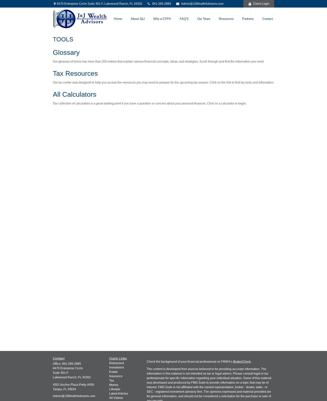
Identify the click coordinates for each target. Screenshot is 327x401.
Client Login (261, 3)
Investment (116, 367)
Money (113, 384)
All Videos (116, 397)
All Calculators (74, 94)
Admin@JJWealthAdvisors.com (202, 3)
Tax (111, 380)
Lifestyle (114, 389)
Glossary (66, 52)
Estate (113, 371)
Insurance (115, 376)
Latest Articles (118, 393)
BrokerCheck (242, 361)
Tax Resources (75, 73)
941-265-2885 (161, 3)
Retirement (116, 363)
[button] (118, 19)
